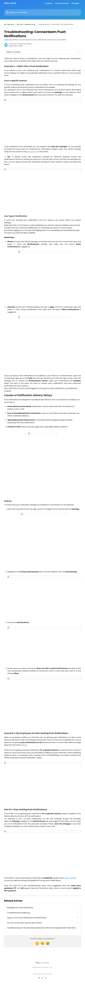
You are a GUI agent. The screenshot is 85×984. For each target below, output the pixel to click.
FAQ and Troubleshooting (26, 24)
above (24, 745)
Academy (48, 3)
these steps (69, 878)
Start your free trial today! (42, 974)
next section (32, 151)
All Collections (9, 24)
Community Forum (62, 3)
